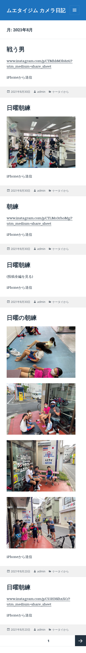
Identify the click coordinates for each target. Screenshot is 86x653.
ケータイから (60, 92)
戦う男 (16, 49)
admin (41, 92)
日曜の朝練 (22, 317)
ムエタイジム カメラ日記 (36, 10)
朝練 (13, 206)
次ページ (80, 640)
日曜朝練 (19, 107)
